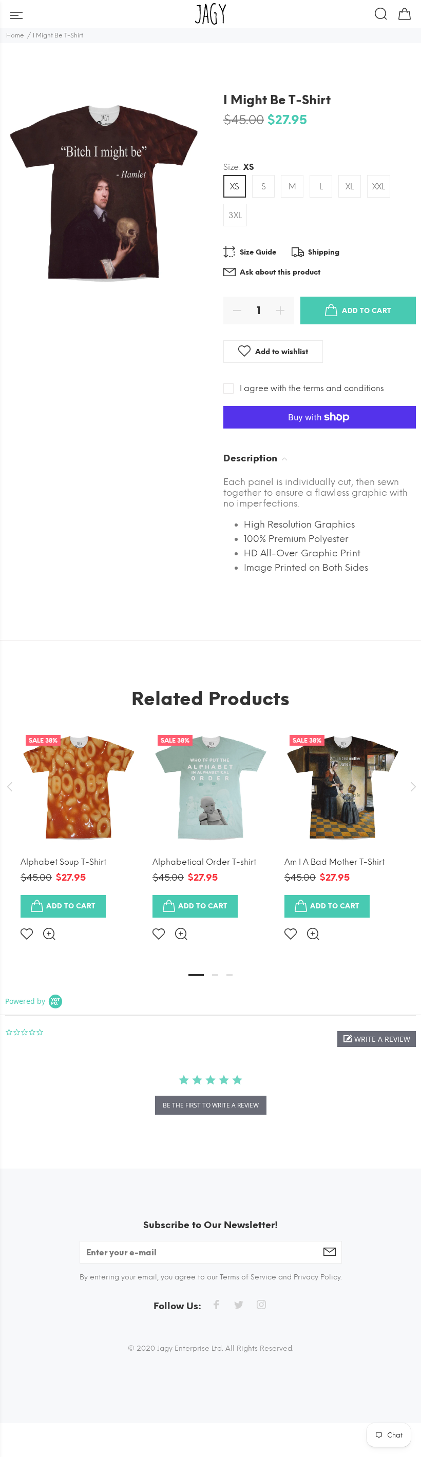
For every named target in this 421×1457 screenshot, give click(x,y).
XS (234, 186)
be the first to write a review (211, 1105)
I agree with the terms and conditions (312, 388)
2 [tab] (215, 975)
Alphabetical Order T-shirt (204, 862)
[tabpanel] (79, 826)
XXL (378, 186)
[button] (376, 1039)
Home (15, 35)
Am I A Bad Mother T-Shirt (334, 862)
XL (350, 186)
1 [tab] (196, 975)
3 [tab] (229, 975)
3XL (235, 215)
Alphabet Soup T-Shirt (63, 862)
